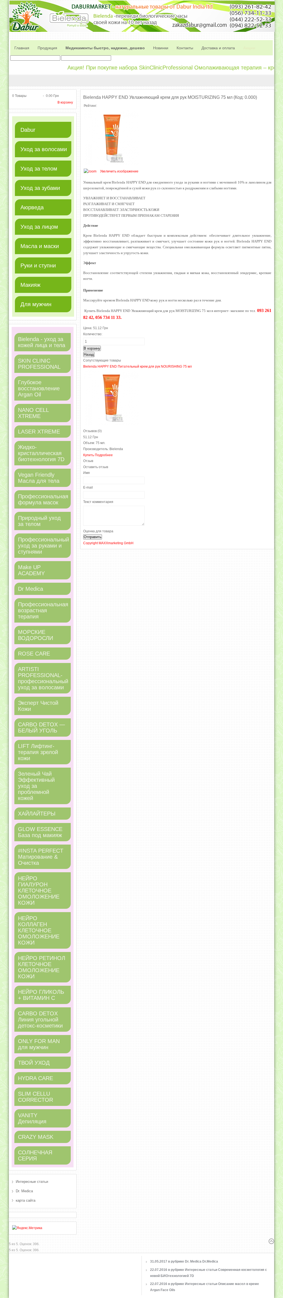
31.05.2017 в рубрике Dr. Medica (184, 1261)
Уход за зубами (40, 188)
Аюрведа (32, 207)
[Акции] (249, 42)
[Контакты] (184, 42)
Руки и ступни (38, 265)
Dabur (27, 130)
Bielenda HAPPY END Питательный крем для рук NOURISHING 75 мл (137, 366)
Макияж (30, 285)
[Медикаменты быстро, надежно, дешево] (105, 42)
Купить (89, 455)
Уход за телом (38, 169)
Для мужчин (35, 304)
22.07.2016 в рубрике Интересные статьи (208, 1273)
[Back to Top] (271, 1241)
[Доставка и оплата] (218, 42)
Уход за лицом (39, 227)
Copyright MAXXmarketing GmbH (108, 543)
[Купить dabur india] (47, 42)
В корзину (65, 102)
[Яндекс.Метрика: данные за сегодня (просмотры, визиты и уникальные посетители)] (27, 1228)
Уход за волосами (43, 149)
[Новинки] (160, 42)
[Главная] (21, 42)
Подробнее (104, 455)
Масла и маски (39, 246)
